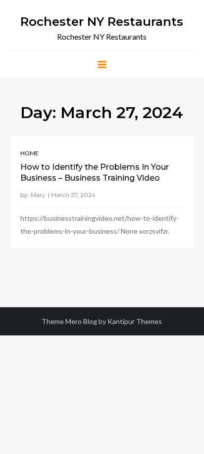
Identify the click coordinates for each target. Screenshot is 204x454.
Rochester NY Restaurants (101, 21)
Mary (38, 194)
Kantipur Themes (134, 321)
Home (29, 153)
